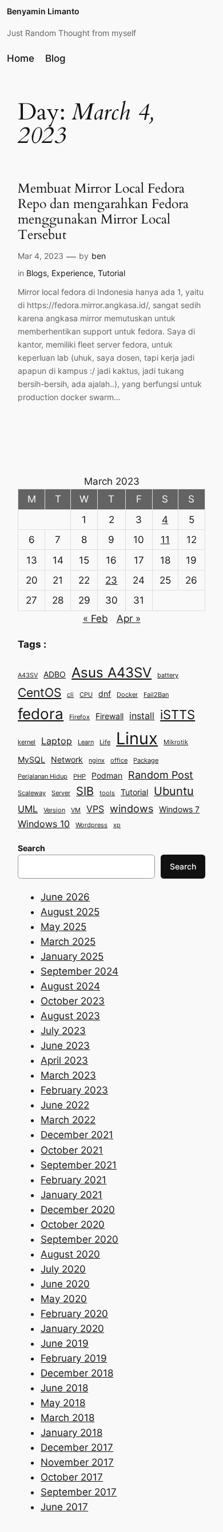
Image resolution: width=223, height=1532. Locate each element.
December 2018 (77, 1373)
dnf (104, 694)
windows (131, 808)
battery (167, 675)
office (119, 760)
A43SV (28, 675)
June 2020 (65, 1284)
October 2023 (73, 1001)
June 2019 (65, 1343)
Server (60, 793)
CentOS (39, 692)
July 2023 (63, 1030)
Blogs (36, 273)
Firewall (109, 716)
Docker (127, 695)
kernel (26, 742)
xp (117, 825)
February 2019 (74, 1358)
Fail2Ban (156, 695)
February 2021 (73, 1180)
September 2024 (79, 971)
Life (104, 742)
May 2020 (64, 1298)
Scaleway (32, 793)
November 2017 (77, 1462)
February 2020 (74, 1313)
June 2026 (65, 897)
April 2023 (64, 1060)
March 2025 (68, 941)
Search (183, 866)
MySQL (31, 759)
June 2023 (65, 1045)
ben (98, 256)
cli (70, 695)
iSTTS (177, 714)
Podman (106, 775)
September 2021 (79, 1165)
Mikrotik (176, 742)
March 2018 (67, 1417)
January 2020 (72, 1328)
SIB (85, 791)
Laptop (56, 741)
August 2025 (70, 911)
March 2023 (68, 1075)
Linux (137, 738)
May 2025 (63, 926)
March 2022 (68, 1120)
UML (28, 809)
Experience (72, 273)
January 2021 (71, 1194)
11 (165, 539)
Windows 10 (44, 823)
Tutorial (111, 273)
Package (145, 760)
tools (107, 793)
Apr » (129, 618)
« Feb (95, 618)
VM (76, 810)
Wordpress (91, 825)
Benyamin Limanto (43, 11)
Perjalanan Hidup (42, 776)
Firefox (79, 717)
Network (67, 759)
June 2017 (64, 1507)
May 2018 (63, 1403)
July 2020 (63, 1269)
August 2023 (70, 1016)
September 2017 (79, 1492)
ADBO (54, 674)
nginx (97, 760)
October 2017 (72, 1477)
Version (54, 810)
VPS (95, 809)
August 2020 (70, 1254)
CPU (86, 695)
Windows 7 (179, 809)
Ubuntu (174, 791)
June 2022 (65, 1105)
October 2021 (72, 1150)
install (141, 715)
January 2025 (72, 956)
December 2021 (77, 1134)
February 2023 (74, 1090)
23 (111, 580)
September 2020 (79, 1239)
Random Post (160, 774)
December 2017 (77, 1447)
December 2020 (78, 1209)
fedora (40, 713)
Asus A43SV (111, 672)
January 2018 (71, 1432)
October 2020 (73, 1224)
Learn (86, 742)
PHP (79, 776)
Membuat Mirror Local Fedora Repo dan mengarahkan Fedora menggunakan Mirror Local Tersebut (103, 212)
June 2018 (64, 1388)
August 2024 (70, 986)
